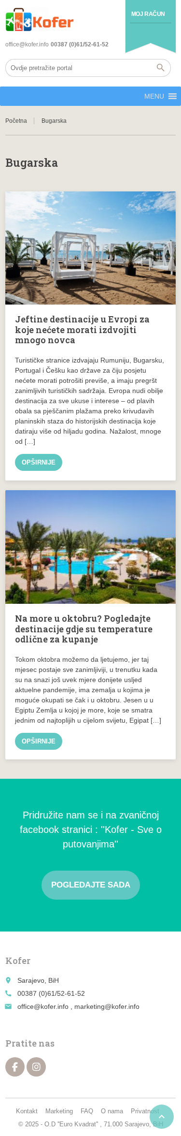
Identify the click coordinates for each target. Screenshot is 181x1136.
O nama (112, 1111)
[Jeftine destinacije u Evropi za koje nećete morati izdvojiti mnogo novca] (90, 248)
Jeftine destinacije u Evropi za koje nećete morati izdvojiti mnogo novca (82, 329)
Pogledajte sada (90, 884)
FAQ (87, 1111)
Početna (16, 120)
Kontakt (27, 1111)
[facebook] (15, 1067)
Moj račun (148, 14)
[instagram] (36, 1067)
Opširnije (39, 462)
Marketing (59, 1111)
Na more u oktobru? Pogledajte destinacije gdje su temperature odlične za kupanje (84, 628)
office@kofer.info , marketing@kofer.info (78, 1006)
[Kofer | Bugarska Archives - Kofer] (39, 19)
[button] (154, 96)
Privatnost (145, 1111)
